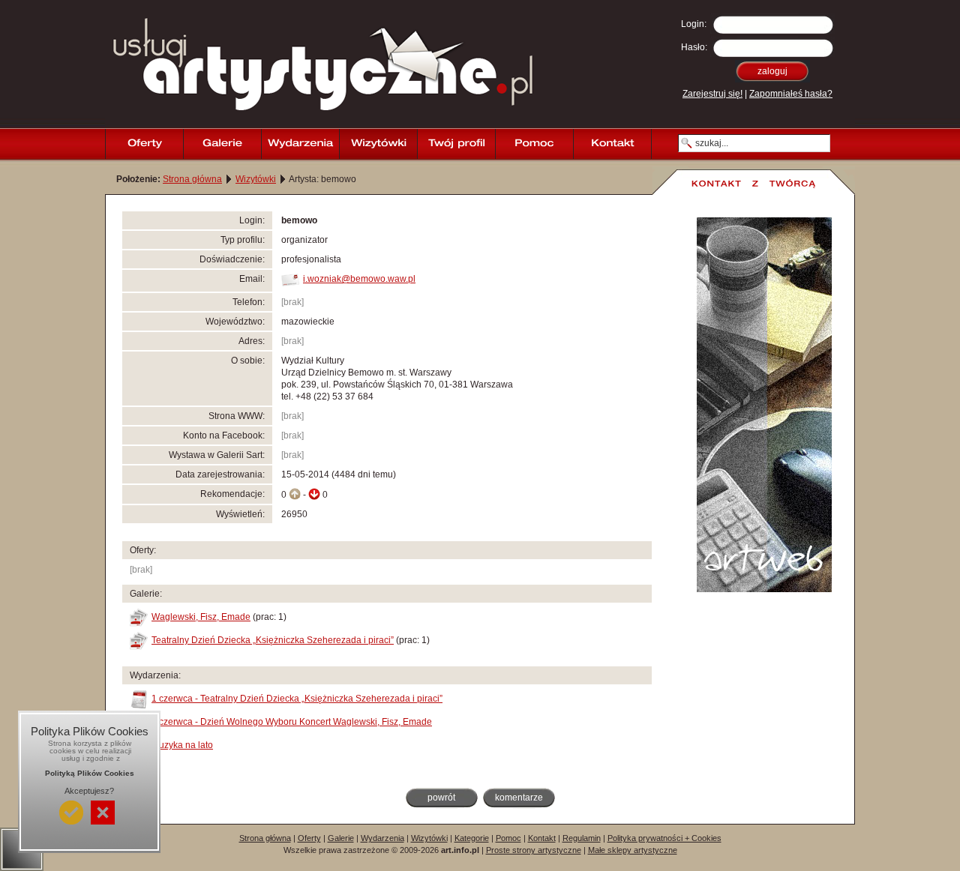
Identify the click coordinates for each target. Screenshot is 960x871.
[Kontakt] (612, 144)
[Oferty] (144, 144)
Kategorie (471, 838)
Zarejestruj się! (712, 93)
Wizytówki (256, 179)
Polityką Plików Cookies (89, 773)
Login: (693, 24)
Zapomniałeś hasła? (790, 93)
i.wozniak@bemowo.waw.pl (359, 279)
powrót (441, 797)
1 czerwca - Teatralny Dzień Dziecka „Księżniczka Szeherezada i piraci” (297, 698)
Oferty (309, 838)
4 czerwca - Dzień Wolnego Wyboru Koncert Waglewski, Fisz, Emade (292, 722)
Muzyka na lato (182, 745)
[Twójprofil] (456, 144)
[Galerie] (222, 144)
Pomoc (508, 838)
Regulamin (581, 838)
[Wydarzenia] (300, 144)
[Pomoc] (534, 144)
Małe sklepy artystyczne (632, 850)
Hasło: (694, 47)
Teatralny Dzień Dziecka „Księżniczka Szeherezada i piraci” (273, 640)
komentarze (519, 797)
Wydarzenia (382, 838)
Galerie (341, 838)
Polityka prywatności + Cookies (665, 838)
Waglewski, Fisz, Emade (201, 617)
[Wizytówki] (378, 144)
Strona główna (192, 179)
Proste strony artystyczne (533, 850)
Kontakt (542, 838)
